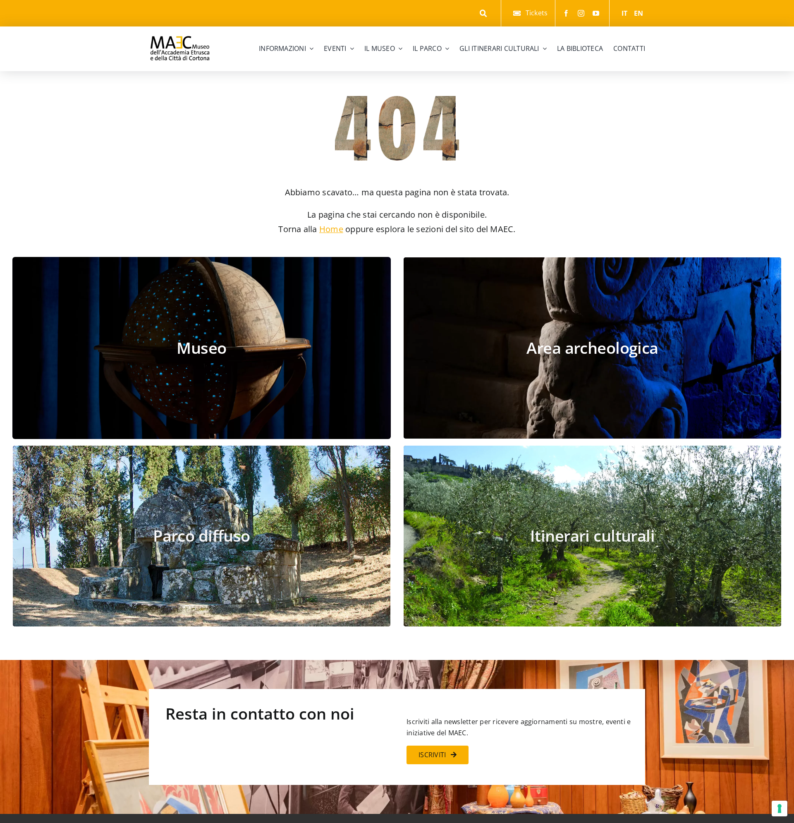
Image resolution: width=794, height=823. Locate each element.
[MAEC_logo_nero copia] (180, 29)
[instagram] (581, 13)
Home (331, 229)
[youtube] (596, 13)
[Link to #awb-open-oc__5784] (483, 13)
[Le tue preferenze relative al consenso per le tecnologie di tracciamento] (779, 808)
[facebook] (566, 13)
